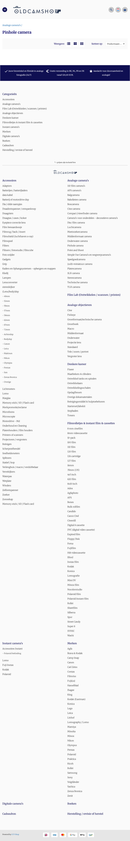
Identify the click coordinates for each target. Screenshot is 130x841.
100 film (71, 442)
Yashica (71, 786)
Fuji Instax (7, 665)
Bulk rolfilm (73, 506)
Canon (70, 662)
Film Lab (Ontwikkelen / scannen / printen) (24, 108)
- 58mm (6, 315)
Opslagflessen (74, 392)
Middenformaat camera (79, 236)
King (69, 694)
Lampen (6, 277)
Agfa (69, 648)
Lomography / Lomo (78, 722)
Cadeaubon (8, 145)
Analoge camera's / (12, 25)
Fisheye (71, 314)
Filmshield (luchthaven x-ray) (17, 236)
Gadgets (6, 259)
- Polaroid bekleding (11, 653)
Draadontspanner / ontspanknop (19, 208)
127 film (71, 460)
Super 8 (71, 626)
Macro (70, 328)
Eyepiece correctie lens (14, 222)
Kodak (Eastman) (76, 699)
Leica (70, 713)
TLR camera (73, 287)
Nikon (70, 740)
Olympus (72, 745)
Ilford (70, 557)
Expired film (73, 534)
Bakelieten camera (76, 199)
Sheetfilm (72, 607)
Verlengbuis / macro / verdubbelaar (20, 467)
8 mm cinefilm (75, 428)
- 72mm (6, 329)
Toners (71, 415)
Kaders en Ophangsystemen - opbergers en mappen (29, 268)
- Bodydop (7, 339)
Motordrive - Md (11, 421)
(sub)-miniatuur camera (79, 264)
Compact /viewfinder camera (82, 213)
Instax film (73, 562)
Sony (70, 777)
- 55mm (6, 306)
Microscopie (8, 416)
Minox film (73, 584)
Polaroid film (74, 594)
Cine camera (73, 208)
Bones (70, 502)
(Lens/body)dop (10, 291)
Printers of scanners (12, 435)
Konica (71, 571)
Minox (70, 736)
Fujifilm (71, 548)
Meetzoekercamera (77, 231)
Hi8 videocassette (76, 552)
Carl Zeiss (72, 667)
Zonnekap (7, 499)
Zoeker (6, 494)
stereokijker (8, 287)
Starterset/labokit (76, 406)
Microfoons (8, 412)
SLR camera (73, 273)
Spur (69, 617)
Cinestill (71, 520)
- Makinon (7, 353)
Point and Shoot (75, 250)
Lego (69, 708)
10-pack (71, 437)
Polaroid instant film (78, 598)
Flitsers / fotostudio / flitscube (17, 250)
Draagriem (7, 213)
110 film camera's (76, 185)
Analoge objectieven (12, 113)
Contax (71, 671)
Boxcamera (73, 204)
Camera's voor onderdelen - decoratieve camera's (92, 218)
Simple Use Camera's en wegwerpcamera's (89, 254)
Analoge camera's (11, 104)
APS (69, 497)
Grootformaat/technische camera (84, 319)
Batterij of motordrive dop (15, 199)
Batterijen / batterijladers (15, 190)
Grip (4, 264)
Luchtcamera (74, 227)
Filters (5, 245)
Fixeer (70, 369)
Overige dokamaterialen (79, 397)
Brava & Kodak (75, 653)
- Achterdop (7, 334)
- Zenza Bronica (9, 377)
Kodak (70, 566)
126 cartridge (74, 456)
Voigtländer (73, 782)
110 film (71, 447)
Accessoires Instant (12, 648)
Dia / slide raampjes (12, 204)
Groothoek (72, 324)
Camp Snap (73, 657)
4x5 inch (71, 474)
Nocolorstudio (74, 589)
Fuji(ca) (71, 680)
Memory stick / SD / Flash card (18, 402)
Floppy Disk (73, 539)
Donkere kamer (10, 117)
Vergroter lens (74, 356)
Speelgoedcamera (76, 259)
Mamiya (71, 726)
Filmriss (71, 676)
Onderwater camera (77, 241)
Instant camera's (11, 127)
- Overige (6, 382)
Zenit (70, 795)
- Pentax (6, 367)
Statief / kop (8, 462)
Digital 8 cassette (75, 525)
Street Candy (73, 621)
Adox (70, 488)
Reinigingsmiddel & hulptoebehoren (86, 401)
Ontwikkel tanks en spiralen (81, 378)
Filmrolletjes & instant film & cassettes (22, 122)
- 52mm (6, 301)
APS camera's (74, 190)
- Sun (4, 372)
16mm (70, 465)
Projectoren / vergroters (14, 439)
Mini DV (71, 580)
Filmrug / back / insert (13, 231)
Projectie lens (74, 342)
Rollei (70, 603)
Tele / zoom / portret (77, 351)
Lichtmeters (8, 389)
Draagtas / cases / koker (14, 218)
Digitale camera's (11, 136)
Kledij (5, 273)
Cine (69, 310)
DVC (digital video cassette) (81, 529)
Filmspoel (7, 241)
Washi (70, 635)
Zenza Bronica (74, 791)
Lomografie (73, 575)
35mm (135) (73, 470)
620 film (71, 479)
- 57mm (6, 310)
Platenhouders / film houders (17, 430)
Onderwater (73, 337)
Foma (70, 543)
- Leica (5, 348)
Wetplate (6, 480)
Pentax (71, 749)
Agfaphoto (72, 493)
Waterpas (7, 476)
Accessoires (8, 99)
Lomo (5, 393)
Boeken (6, 140)
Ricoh (70, 763)
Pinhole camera (75, 245)
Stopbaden (72, 410)
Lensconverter (9, 282)
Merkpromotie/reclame (14, 407)
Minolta (71, 731)
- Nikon (6, 358)
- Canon (6, 344)
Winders (6, 485)
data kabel (7, 195)
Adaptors (7, 185)
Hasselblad (72, 685)
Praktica (71, 759)
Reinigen (7, 444)
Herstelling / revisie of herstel (17, 150)
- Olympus (7, 363)
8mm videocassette (77, 433)
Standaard (72, 347)
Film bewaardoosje (12, 227)
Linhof (70, 717)
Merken (6, 131)
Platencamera (74, 268)
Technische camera (77, 282)
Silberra (71, 612)
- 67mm (6, 325)
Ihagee (70, 690)
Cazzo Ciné (73, 516)
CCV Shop (15, 834)
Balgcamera (73, 195)
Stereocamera (74, 277)
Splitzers (6, 457)
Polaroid (6, 674)
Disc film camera (76, 222)
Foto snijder (8, 254)
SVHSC (71, 630)
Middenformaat (75, 333)
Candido (71, 511)
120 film (71, 451)
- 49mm (6, 296)
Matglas (6, 398)
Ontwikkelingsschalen (79, 387)
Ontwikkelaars (75, 383)
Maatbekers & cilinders (79, 374)
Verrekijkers (8, 471)
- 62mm (6, 320)
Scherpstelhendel (11, 448)
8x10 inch (72, 483)
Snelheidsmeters (11, 453)
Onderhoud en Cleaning (14, 425)
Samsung (72, 772)
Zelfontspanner (10, 490)
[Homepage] (37, 9)
